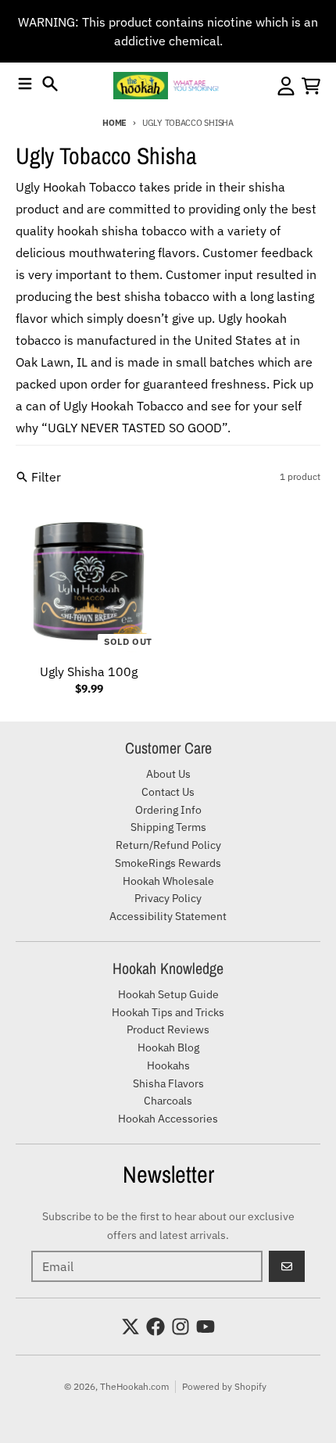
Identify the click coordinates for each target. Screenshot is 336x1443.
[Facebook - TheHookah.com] (155, 1326)
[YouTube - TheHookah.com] (205, 1326)
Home (114, 122)
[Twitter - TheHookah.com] (130, 1326)
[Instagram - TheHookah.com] (180, 1326)
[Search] (50, 83)
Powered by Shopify (224, 1386)
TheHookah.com (134, 1386)
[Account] (286, 86)
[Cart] (311, 86)
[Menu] (25, 83)
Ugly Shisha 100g (89, 671)
